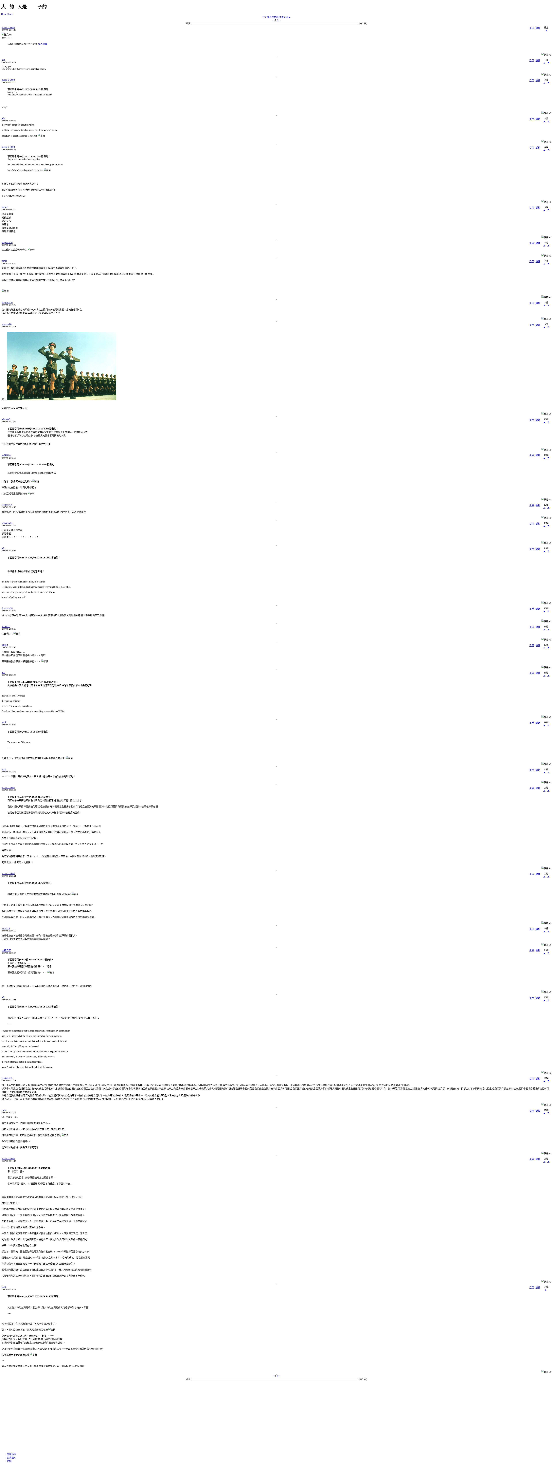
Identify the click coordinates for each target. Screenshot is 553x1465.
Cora (4, 1110)
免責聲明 (11, 1458)
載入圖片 (286, 17)
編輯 (538, 28)
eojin (4, 769)
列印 (278, 17)
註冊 (269, 17)
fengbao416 (7, 242)
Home (4, 14)
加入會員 (42, 44)
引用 (531, 28)
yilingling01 (7, 523)
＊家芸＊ (6, 455)
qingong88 (7, 324)
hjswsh (5, 207)
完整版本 (11, 1454)
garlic (4, 261)
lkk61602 (6, 626)
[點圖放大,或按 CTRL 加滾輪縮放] (61, 399)
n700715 (6, 928)
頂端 (9, 1461)
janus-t (5, 645)
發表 (274, 17)
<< (273, 20)
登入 (264, 17)
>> (280, 20)
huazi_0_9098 (8, 27)
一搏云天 (6, 950)
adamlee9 (6, 419)
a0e (3, 60)
